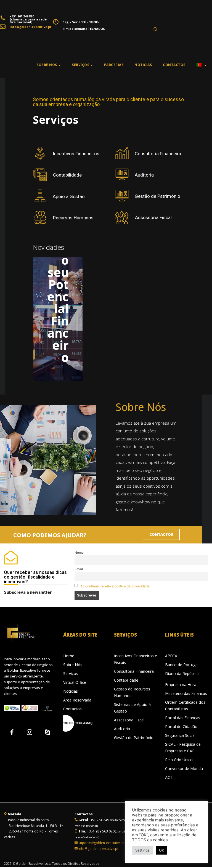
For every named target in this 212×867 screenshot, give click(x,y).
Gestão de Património (133, 737)
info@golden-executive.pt (30, 27)
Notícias (70, 691)
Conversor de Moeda (184, 768)
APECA (171, 655)
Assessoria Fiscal (129, 719)
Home (68, 655)
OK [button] (161, 850)
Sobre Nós (72, 664)
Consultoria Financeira (134, 671)
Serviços (70, 673)
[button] (155, 29)
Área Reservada (77, 700)
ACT (169, 777)
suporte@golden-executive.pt (101, 842)
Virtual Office (74, 682)
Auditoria (122, 728)
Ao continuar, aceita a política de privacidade (115, 586)
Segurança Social (180, 735)
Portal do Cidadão (181, 726)
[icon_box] (66, 153)
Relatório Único (179, 759)
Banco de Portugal (181, 664)
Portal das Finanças (182, 717)
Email (79, 569)
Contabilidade (126, 680)
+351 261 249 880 (22, 16)
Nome (79, 553)
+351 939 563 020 (100, 831)
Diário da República (182, 673)
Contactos (72, 708)
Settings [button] (142, 850)
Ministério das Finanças (186, 693)
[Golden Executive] (26, 633)
